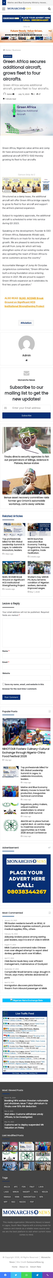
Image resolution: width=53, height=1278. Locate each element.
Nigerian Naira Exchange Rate (28, 1000)
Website (6, 673)
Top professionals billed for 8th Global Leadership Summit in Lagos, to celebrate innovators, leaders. (13, 544)
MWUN (16, 1192)
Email (5, 662)
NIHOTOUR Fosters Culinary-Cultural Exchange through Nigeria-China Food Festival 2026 (25, 752)
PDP (32, 1202)
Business (17, 50)
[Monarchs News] (19, 8)
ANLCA (7, 1187)
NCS (36, 1192)
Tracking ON (33, 1073)
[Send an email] (13, 94)
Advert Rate (35, 1267)
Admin (9, 94)
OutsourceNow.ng (35, 1262)
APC (16, 1187)
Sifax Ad (26, 27)
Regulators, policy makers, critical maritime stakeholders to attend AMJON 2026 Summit (34, 808)
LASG (6, 1192)
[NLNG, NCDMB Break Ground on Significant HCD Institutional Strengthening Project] (13, 567)
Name (5, 651)
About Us (23, 1267)
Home (8, 50)
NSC (13, 1202)
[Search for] (49, 10)
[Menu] (3, 10)
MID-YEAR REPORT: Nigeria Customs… (24, 1062)
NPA (41, 1197)
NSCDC (22, 1202)
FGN (23, 1187)
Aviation (27, 322)
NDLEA (45, 1192)
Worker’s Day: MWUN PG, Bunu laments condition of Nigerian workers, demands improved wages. (38, 582)
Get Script (15, 1073)
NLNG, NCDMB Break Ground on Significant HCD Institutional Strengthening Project (13, 581)
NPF (5, 1202)
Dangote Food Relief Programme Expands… (24, 1047)
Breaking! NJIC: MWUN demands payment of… (24, 1037)
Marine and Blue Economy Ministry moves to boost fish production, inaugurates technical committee (35, 791)
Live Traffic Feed (25, 1013)
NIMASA (7, 1197)
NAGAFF (26, 1192)
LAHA (41, 1187)
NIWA (17, 1197)
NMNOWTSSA (29, 1197)
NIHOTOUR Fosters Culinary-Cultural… (18, 1058)
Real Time (24, 1073)
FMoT (32, 1187)
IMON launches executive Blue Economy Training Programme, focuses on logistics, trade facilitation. (38, 545)
